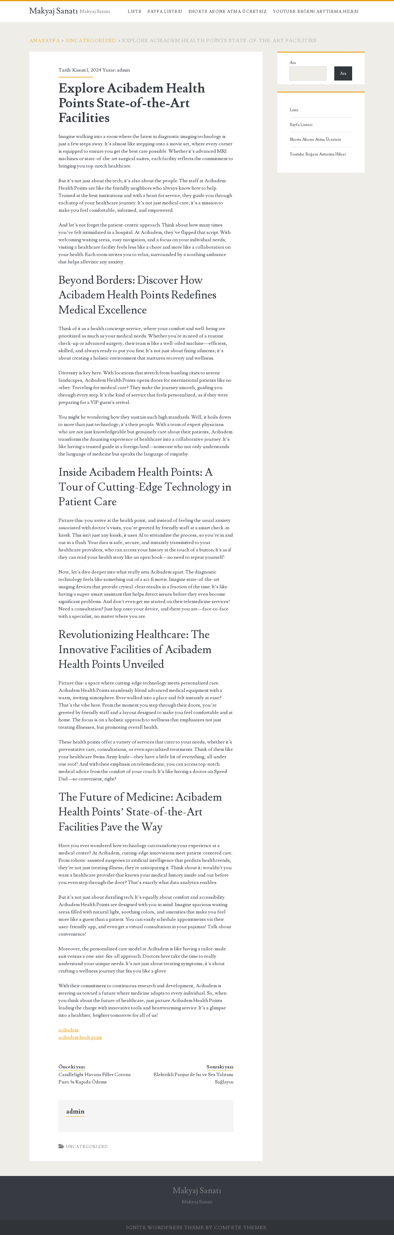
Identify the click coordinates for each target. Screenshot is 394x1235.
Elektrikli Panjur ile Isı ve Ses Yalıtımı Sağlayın (193, 1078)
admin (123, 70)
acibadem (68, 1030)
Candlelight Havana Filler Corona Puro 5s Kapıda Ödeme (94, 1078)
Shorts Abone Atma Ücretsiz (227, 11)
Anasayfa (44, 40)
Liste (135, 11)
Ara (293, 62)
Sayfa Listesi (164, 11)
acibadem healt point (80, 1037)
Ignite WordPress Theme (165, 1228)
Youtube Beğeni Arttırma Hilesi (316, 11)
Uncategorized (91, 40)
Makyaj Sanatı (53, 11)
